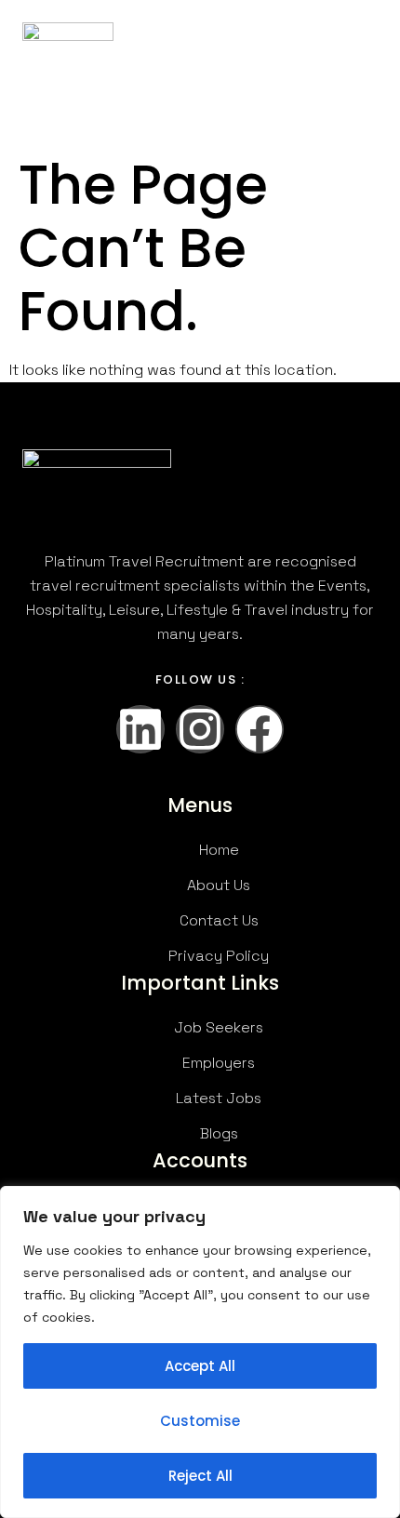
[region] (200, 1352)
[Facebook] (259, 729)
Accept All (200, 1366)
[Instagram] (200, 729)
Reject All (200, 1475)
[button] (362, 50)
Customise (200, 1421)
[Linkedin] (140, 729)
